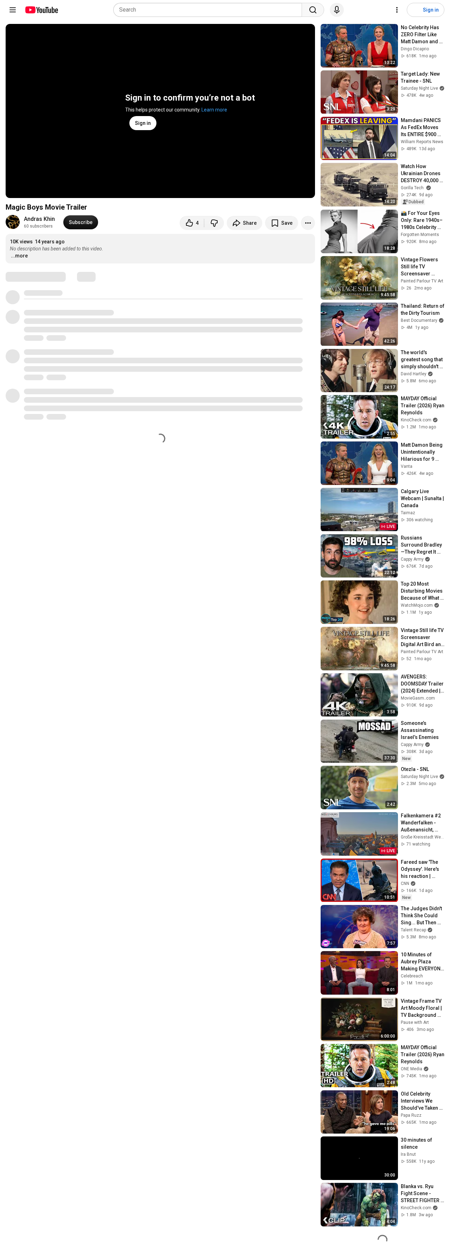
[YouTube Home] (41, 10)
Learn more (214, 110)
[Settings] (397, 10)
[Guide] (12, 10)
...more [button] (19, 256)
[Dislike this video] (214, 223)
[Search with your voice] (337, 10)
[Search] (313, 10)
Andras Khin (39, 219)
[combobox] (209, 10)
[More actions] (308, 223)
